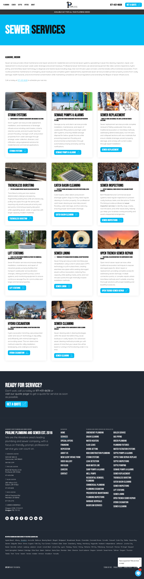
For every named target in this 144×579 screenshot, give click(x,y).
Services (64, 436)
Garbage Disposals (94, 501)
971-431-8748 (9, 475)
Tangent (122, 550)
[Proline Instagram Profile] (26, 518)
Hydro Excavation (120, 502)
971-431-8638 (116, 4)
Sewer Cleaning (120, 506)
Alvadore (24, 540)
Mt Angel (124, 547)
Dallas (126, 540)
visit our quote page (17, 393)
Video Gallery (66, 461)
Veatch (22, 554)
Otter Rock (35, 550)
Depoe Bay (133, 540)
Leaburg (26, 547)
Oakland (20, 550)
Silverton (75, 550)
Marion (75, 547)
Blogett (55, 540)
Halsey (79, 544)
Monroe (117, 547)
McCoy (80, 547)
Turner (17, 554)
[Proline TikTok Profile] (16, 518)
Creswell (112, 540)
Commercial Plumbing (95, 484)
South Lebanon (84, 550)
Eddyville (14, 544)
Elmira (25, 544)
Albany (17, 540)
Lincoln (39, 547)
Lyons (63, 547)
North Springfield (11, 550)
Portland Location (12, 467)
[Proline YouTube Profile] (31, 518)
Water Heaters (92, 440)
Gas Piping (117, 436)
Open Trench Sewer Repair (124, 498)
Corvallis (105, 540)
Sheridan (64, 550)
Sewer (14, 5)
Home (63, 432)
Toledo (7, 554)
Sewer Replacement (121, 473)
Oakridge (27, 550)
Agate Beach (9, 540)
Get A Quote (14, 404)
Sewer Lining (118, 494)
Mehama (87, 547)
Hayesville (94, 544)
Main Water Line (93, 465)
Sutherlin (100, 550)
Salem (42, 550)
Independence (110, 544)
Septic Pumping (119, 465)
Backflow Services (94, 505)
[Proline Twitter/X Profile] (12, 518)
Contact (64, 473)
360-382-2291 (9, 462)
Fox (15, 567)
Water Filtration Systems (124, 449)
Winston (41, 554)
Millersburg (101, 547)
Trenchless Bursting (122, 477)
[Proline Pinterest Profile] (40, 518)
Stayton (93, 550)
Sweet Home (108, 550)
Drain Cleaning (92, 436)
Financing (65, 444)
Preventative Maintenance (97, 493)
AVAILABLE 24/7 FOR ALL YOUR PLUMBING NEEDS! (72, 12)
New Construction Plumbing (98, 453)
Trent (12, 554)
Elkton (20, 544)
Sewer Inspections (121, 485)
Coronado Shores (95, 540)
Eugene (31, 544)
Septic (20, 5)
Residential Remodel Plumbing (95, 479)
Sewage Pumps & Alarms (123, 469)
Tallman (116, 550)
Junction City (128, 544)
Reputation (65, 449)
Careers (64, 469)
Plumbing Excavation (95, 488)
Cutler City (119, 540)
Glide (60, 544)
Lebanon (33, 547)
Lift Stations (118, 490)
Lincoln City (56, 547)
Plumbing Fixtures (121, 444)
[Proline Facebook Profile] (21, 518)
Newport (131, 547)
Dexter (7, 544)
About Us (64, 453)
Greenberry (72, 544)
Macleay (69, 547)
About (33, 5)
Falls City (38, 544)
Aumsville (31, 540)
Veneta (28, 554)
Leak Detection (92, 461)
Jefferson (119, 544)
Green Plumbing (120, 440)
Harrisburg (86, 544)
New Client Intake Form (70, 457)
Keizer (7, 547)
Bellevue (38, 540)
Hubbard (101, 544)
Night (11, 567)
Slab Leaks (90, 444)
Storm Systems (92, 457)
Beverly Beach (47, 540)
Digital (18, 567)
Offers (26, 5)
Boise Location (11, 492)
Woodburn (48, 554)
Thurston (129, 550)
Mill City (93, 547)
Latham (19, 547)
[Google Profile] (7, 518)
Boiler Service (119, 432)
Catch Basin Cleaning (122, 481)
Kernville (13, 547)
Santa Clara (56, 550)
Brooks (78, 540)
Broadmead (71, 540)
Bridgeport (62, 540)
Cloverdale (85, 540)
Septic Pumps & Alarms (123, 453)
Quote (132, 4)
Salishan (48, 550)
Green (65, 544)
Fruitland (54, 544)
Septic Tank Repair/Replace (125, 457)
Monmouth (109, 547)
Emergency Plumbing (95, 432)
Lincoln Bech (47, 547)
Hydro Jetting (92, 449)
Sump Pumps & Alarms (95, 469)
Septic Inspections (121, 461)
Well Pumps (91, 473)
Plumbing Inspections (95, 497)
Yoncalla (56, 554)
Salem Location (11, 479)
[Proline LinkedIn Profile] (36, 518)
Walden (34, 554)
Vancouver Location (13, 454)
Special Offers (67, 440)
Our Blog (64, 465)
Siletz (69, 550)
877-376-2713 (9, 501)
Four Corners (46, 544)
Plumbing (6, 5)
